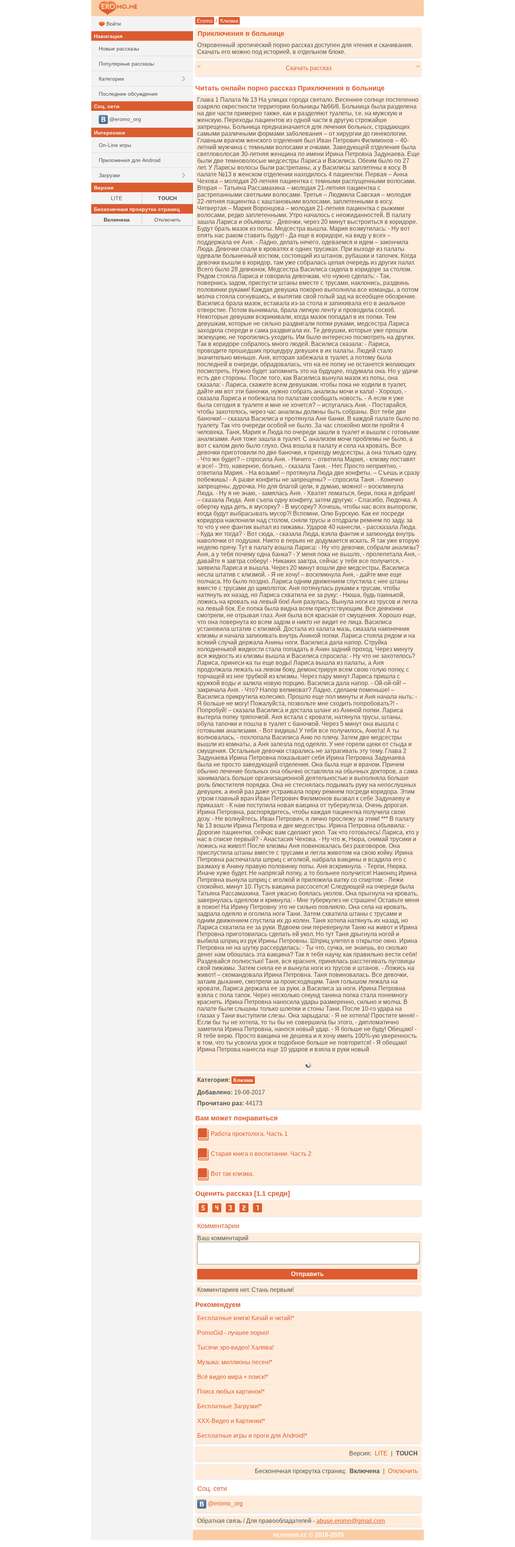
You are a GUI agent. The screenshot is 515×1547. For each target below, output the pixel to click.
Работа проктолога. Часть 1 (248, 1134)
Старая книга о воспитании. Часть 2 (260, 1154)
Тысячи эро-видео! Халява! (235, 1347)
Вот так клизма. (231, 1174)
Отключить (403, 1471)
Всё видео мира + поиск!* (232, 1377)
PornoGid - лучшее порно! (233, 1333)
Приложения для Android (130, 160)
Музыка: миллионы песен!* (234, 1362)
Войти (113, 24)
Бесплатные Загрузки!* (229, 1406)
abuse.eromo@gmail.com (350, 1521)
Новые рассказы (119, 49)
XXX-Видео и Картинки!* (231, 1421)
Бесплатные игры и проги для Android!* (252, 1435)
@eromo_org (224, 1503)
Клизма (229, 21)
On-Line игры (115, 145)
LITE (381, 1453)
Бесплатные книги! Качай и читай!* (245, 1318)
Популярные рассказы (126, 64)
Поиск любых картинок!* (231, 1391)
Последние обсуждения (128, 94)
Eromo (205, 21)
